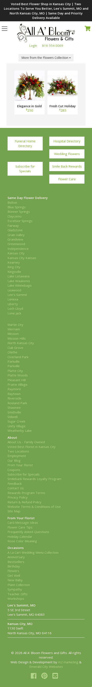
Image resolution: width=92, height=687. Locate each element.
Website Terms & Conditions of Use (34, 506)
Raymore (14, 389)
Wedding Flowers (67, 154)
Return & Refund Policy (24, 502)
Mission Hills (16, 338)
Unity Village (16, 426)
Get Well (13, 575)
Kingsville (14, 271)
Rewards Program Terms (26, 493)
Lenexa (12, 299)
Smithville (14, 412)
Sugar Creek (16, 421)
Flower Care (67, 179)
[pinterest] (45, 675)
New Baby (15, 580)
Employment (16, 456)
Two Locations (18, 451)
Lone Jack (14, 313)
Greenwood (16, 244)
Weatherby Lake (19, 430)
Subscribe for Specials (25, 168)
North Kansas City (20, 343)
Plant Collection (18, 585)
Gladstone (15, 230)
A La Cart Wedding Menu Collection (33, 552)
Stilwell (12, 417)
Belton (12, 202)
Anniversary (16, 557)
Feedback (14, 483)
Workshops (15, 598)
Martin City (15, 324)
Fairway (13, 225)
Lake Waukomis (18, 281)
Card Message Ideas (22, 522)
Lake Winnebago (19, 285)
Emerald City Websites (46, 666)
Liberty (12, 304)
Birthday (13, 566)
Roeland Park (17, 403)
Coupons (13, 470)
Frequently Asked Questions (28, 532)
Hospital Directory (66, 141)
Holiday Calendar (19, 536)
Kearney (13, 262)
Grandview (15, 239)
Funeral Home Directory (25, 143)
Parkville (13, 361)
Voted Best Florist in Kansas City (31, 447)
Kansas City (16, 253)
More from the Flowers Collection (45, 58)
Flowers (13, 571)
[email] (55, 675)
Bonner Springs (18, 211)
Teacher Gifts (17, 594)
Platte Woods (17, 375)
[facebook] (34, 675)
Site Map (13, 511)
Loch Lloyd (15, 308)
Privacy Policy (17, 497)
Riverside (14, 398)
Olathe (12, 352)
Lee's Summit (17, 294)
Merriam (13, 329)
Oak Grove (15, 347)
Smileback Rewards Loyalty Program (34, 479)
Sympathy (14, 589)
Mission (13, 333)
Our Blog (14, 460)
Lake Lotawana (18, 276)
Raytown (14, 394)
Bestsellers (15, 562)
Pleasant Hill (16, 380)
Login (33, 45)
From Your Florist (20, 465)
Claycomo (14, 216)
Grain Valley (16, 235)
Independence (18, 248)
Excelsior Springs (20, 221)
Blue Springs (16, 207)
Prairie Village (17, 384)
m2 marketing (68, 662)
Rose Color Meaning (22, 541)
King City (13, 267)
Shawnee (14, 407)
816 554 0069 (52, 45)
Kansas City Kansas (21, 258)
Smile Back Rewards (67, 166)
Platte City (15, 370)
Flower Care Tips (20, 527)
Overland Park (17, 357)
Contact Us (15, 488)
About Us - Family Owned (26, 442)
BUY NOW (29, 91)
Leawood (14, 290)
